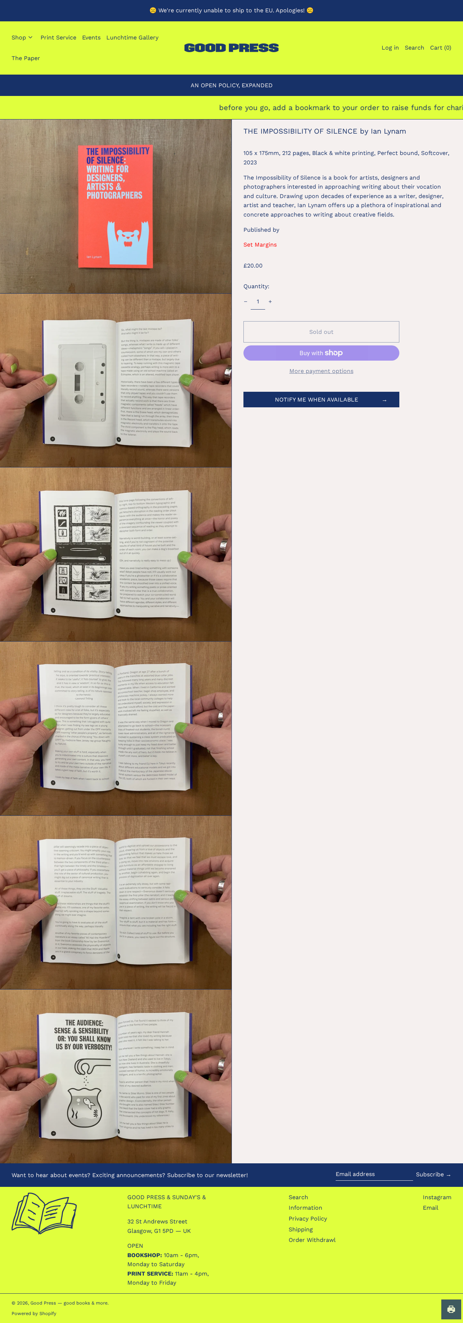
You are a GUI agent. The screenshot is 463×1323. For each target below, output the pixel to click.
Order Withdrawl (312, 1239)
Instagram (437, 1197)
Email (430, 1207)
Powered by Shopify (34, 1313)
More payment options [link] (321, 371)
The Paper (26, 58)
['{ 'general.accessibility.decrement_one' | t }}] (246, 302)
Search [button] (414, 47)
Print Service (58, 37)
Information (305, 1207)
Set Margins (260, 244)
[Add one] (270, 302)
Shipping (301, 1229)
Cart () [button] (440, 47)
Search (298, 1197)
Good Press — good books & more (68, 1303)
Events (91, 37)
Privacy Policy (308, 1218)
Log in (390, 47)
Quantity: (256, 286)
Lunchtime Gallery (132, 37)
